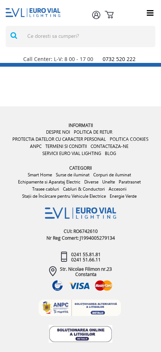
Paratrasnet (130, 182)
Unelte (108, 182)
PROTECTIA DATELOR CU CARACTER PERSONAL (59, 139)
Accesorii (118, 189)
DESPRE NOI (58, 132)
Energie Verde (123, 196)
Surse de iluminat (72, 175)
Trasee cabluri (45, 189)
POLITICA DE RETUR (93, 132)
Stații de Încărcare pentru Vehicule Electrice (64, 196)
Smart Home (40, 175)
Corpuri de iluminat (112, 175)
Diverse (91, 182)
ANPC (36, 146)
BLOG (110, 153)
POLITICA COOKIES (129, 139)
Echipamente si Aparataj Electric (49, 182)
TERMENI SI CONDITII (66, 146)
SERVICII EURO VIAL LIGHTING (71, 153)
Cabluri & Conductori (84, 189)
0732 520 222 (119, 59)
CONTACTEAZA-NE (109, 146)
